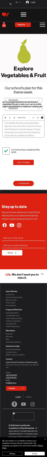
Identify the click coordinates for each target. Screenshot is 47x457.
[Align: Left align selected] (33, 117)
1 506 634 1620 (11, 378)
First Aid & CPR (11, 324)
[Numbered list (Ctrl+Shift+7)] (37, 117)
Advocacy (9, 336)
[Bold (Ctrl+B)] (5, 117)
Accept (34, 453)
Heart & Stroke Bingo (13, 349)
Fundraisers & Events (13, 342)
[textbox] (23, 129)
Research (9, 334)
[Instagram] (32, 404)
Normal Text (22, 118)
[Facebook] (14, 404)
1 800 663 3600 (11, 375)
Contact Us (10, 295)
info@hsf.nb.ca (11, 383)
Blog (7, 339)
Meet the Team (11, 300)
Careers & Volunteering (14, 297)
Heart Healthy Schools (14, 318)
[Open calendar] (39, 100)
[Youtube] (23, 404)
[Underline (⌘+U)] (14, 117)
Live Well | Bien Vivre (13, 316)
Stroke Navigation (12, 313)
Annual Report (11, 305)
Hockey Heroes (11, 352)
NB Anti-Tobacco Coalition (15, 355)
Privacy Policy (10, 303)
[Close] (44, 440)
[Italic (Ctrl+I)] (9, 117)
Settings (12, 453)
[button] (23, 359)
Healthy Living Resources (14, 321)
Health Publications (13, 326)
